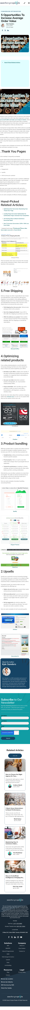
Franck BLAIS (17, 230)
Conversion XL (15, 656)
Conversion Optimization (11, 11)
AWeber (15, 629)
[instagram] (18, 937)
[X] (5, 30)
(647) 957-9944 (21, 926)
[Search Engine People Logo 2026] (10, 1)
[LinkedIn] (8, 30)
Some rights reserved (6, 230)
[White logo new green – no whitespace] (15, 996)
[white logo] (15, 899)
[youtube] (21, 937)
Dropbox (15, 439)
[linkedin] (15, 937)
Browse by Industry (7, 982)
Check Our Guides (6, 988)
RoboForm (15, 567)
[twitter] (12, 937)
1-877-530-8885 (17, 923)
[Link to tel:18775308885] (24, 3)
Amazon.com (10, 396)
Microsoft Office (15, 348)
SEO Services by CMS (7, 985)
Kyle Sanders (9, 664)
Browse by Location (7, 979)
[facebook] (9, 937)
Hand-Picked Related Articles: (12, 62)
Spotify (15, 511)
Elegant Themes (15, 544)
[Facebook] (2, 30)
